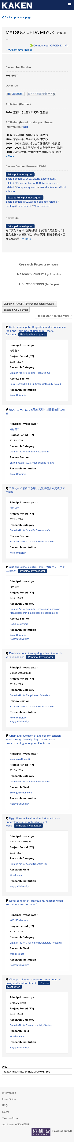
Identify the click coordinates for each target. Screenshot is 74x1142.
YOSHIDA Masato (19, 920)
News (5, 1111)
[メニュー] (69, 4)
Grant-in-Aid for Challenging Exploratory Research (36, 942)
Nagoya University (19, 639)
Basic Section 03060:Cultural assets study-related (35, 384)
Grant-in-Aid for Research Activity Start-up (31, 1025)
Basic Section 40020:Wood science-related (31, 201)
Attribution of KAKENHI (16, 1124)
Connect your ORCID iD (47, 45)
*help (65, 45)
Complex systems (27, 187)
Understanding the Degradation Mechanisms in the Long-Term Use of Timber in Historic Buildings (36, 331)
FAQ (5, 1105)
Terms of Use (10, 1118)
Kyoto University (18, 395)
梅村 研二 (14, 429)
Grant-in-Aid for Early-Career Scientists (30, 695)
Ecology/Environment (18, 206)
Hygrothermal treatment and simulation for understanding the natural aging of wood (33, 822)
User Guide (9, 1099)
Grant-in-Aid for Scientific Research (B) (30, 451)
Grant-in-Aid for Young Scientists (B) (28, 864)
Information (9, 1092)
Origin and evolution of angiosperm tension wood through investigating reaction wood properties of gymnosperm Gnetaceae (33, 739)
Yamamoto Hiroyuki (20, 759)
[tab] (39, 264)
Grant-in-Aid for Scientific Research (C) (30, 373)
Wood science (48, 187)
